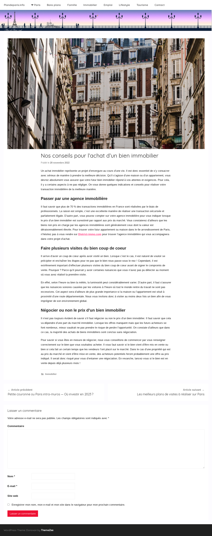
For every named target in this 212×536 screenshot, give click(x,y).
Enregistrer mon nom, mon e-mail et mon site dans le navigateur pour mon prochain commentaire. (68, 504)
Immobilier (90, 5)
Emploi (108, 5)
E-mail (12, 486)
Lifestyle (124, 5)
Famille (72, 5)
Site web (12, 495)
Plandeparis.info (14, 5)
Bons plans (54, 5)
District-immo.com (89, 234)
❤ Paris (35, 5)
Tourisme (142, 5)
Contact (160, 5)
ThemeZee (47, 530)
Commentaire (15, 426)
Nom (11, 476)
